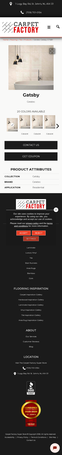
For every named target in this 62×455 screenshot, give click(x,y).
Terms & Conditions (38, 437)
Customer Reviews (31, 341)
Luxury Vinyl (31, 253)
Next (57, 121)
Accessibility (9, 437)
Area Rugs (31, 268)
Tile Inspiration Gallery (31, 315)
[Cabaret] (25, 121)
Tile (20, 40)
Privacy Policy (22, 437)
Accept (24, 233)
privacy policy (32, 223)
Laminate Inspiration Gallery (31, 305)
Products (28, 40)
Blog (31, 346)
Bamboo (31, 273)
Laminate (31, 248)
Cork (31, 278)
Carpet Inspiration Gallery (31, 294)
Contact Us (31, 145)
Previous (4, 121)
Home (5, 40)
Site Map (52, 437)
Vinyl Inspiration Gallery (31, 310)
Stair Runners (31, 263)
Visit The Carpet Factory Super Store (31, 363)
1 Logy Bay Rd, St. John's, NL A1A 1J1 (34, 4)
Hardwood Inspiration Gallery (31, 300)
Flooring (13, 40)
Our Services (31, 336)
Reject (38, 233)
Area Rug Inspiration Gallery (31, 320)
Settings (31, 238)
